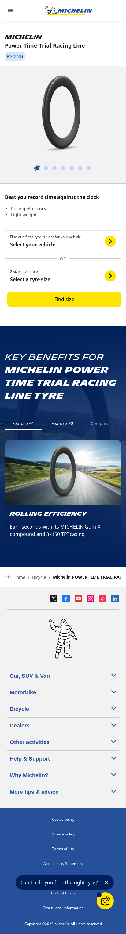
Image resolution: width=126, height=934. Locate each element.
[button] (63, 241)
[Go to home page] (68, 10)
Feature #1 (23, 423)
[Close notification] (106, 882)
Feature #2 (62, 423)
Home (19, 577)
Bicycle (39, 577)
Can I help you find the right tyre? (59, 882)
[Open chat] (105, 900)
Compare (100, 423)
